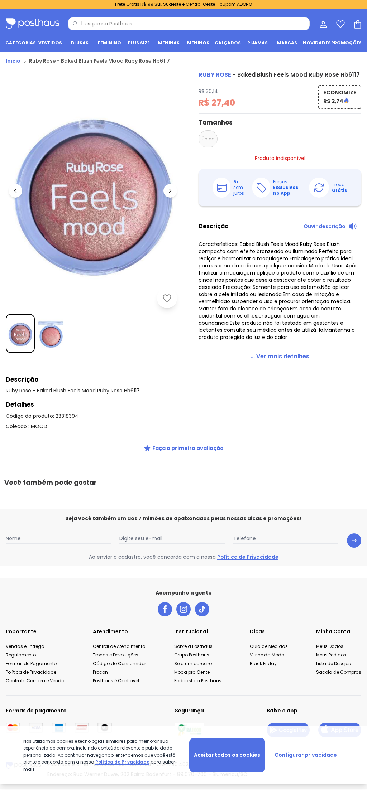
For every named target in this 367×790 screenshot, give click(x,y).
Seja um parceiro (193, 663)
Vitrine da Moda (267, 655)
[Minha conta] (322, 23)
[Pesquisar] (75, 23)
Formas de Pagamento (31, 663)
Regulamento (21, 655)
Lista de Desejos (333, 663)
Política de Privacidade (247, 557)
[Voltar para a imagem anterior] (15, 191)
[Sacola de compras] (357, 23)
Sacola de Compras (338, 672)
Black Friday (263, 663)
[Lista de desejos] (339, 23)
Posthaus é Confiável (116, 681)
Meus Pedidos (331, 655)
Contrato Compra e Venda (35, 681)
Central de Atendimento (119, 646)
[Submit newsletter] (354, 540)
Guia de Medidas (269, 646)
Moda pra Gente (192, 672)
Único (208, 139)
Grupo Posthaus (191, 655)
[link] (280, 356)
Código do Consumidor (119, 663)
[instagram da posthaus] (183, 609)
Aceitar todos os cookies (227, 755)
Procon (100, 672)
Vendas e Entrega (25, 646)
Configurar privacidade (306, 755)
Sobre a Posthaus (193, 646)
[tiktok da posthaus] (202, 609)
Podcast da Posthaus (197, 681)
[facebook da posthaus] (165, 609)
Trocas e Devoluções (115, 655)
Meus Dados (329, 646)
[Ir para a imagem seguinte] (170, 191)
